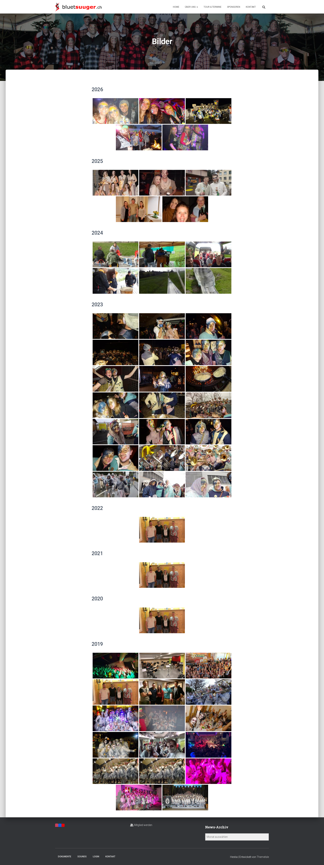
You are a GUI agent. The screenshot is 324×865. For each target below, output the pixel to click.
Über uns (190, 7)
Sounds (82, 856)
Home (176, 7)
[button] (197, 7)
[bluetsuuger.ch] (78, 6)
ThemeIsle (263, 856)
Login (96, 856)
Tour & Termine (212, 7)
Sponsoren (233, 7)
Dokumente (64, 856)
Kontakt (251, 7)
